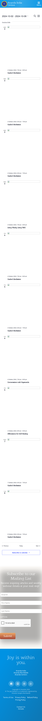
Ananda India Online (15, 3)
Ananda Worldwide (21, 673)
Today (21, 546)
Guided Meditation (14, 73)
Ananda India (21, 671)
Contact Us (21, 707)
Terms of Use (8, 697)
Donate (21, 709)
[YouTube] (17, 683)
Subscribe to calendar (20, 553)
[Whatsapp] (30, 683)
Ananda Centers (21, 674)
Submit (8, 636)
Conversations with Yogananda (18, 382)
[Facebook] (11, 683)
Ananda (4, 4)
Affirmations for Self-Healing (18, 434)
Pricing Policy (20, 700)
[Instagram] (24, 683)
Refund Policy (32, 697)
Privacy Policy (20, 697)
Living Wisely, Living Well (17, 228)
